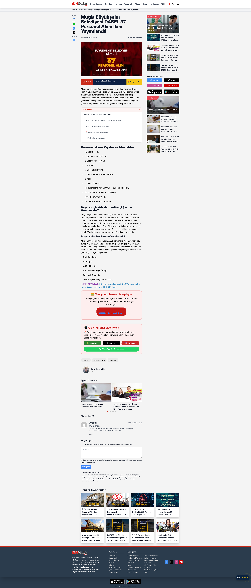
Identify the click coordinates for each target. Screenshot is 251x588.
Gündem (108, 4)
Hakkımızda (113, 572)
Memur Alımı (132, 570)
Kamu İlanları (96, 4)
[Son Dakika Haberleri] (169, 4)
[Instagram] (176, 562)
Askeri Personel (150, 558)
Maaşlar (147, 567)
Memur (119, 4)
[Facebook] (166, 562)
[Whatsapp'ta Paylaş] (74, 24)
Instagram (131, 343)
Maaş (137, 4)
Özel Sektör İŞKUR (151, 570)
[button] (139, 393)
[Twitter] (171, 562)
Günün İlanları (114, 560)
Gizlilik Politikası (115, 567)
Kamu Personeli (133, 556)
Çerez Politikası (115, 570)
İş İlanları (155, 4)
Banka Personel (133, 560)
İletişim (111, 563)
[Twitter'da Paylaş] (74, 32)
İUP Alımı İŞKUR (150, 565)
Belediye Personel (151, 556)
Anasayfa (75, 9)
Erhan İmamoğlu (98, 369)
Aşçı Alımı (86, 360)
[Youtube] (181, 562)
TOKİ (163, 4)
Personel (128, 4)
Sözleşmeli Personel (135, 558)
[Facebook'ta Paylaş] (74, 28)
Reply (91, 434)
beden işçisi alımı (99, 360)
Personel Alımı (83, 9)
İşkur (145, 4)
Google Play (94, 343)
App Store (113, 343)
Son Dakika (113, 556)
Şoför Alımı (113, 360)
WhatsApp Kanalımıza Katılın (113, 349)
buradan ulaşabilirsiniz (90, 481)
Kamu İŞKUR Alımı (134, 567)
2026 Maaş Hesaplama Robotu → (111, 313)
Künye (111, 565)
